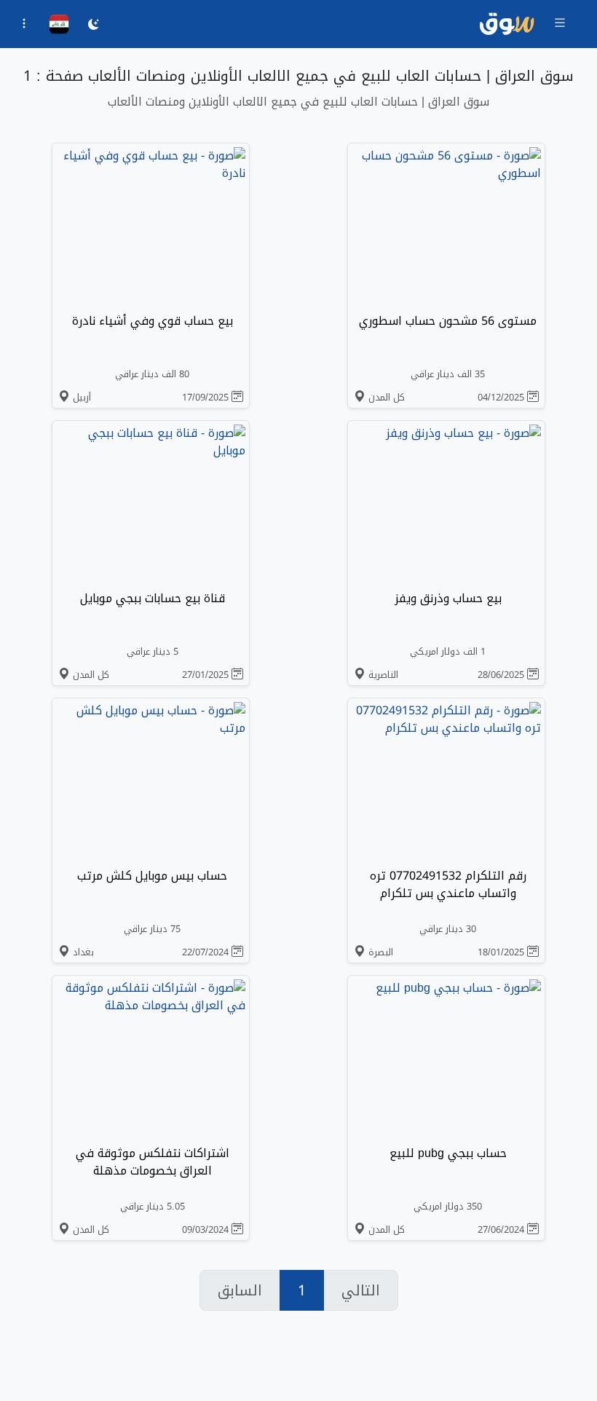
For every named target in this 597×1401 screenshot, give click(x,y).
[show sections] (560, 24)
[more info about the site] (24, 25)
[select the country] (59, 24)
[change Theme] (93, 26)
